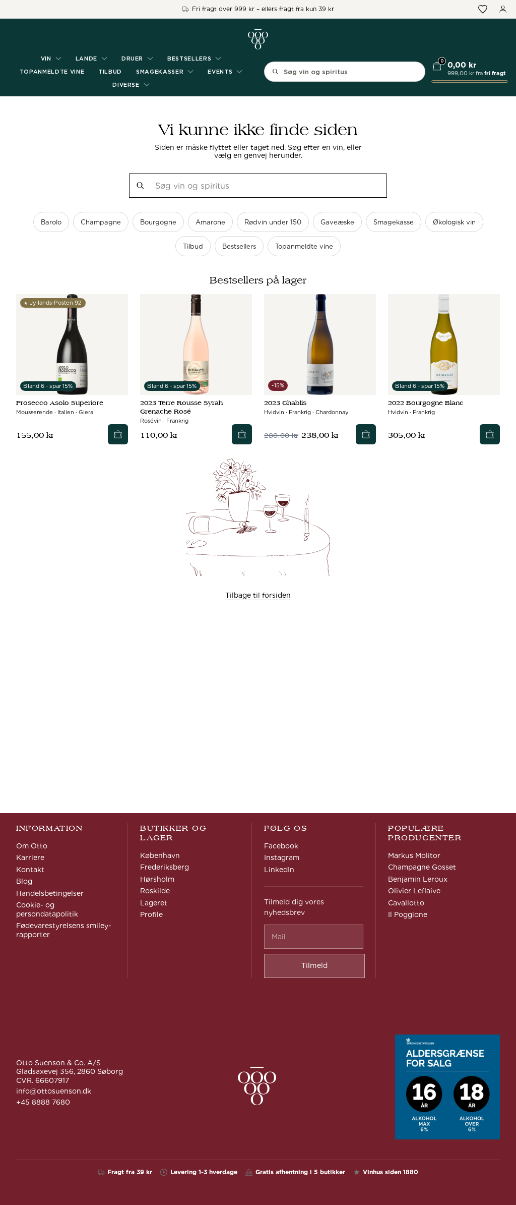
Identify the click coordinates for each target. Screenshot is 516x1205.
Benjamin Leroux (417, 879)
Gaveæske (337, 222)
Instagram (281, 857)
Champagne (101, 222)
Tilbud (110, 71)
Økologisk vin (454, 222)
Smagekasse (393, 222)
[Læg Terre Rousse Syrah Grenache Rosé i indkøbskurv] (242, 434)
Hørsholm (157, 879)
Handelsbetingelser (50, 893)
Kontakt (30, 870)
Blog (24, 881)
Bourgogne (158, 222)
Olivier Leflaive (414, 891)
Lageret (153, 903)
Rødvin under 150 (272, 222)
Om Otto (31, 846)
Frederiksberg (164, 867)
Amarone (210, 222)
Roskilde (155, 891)
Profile (151, 914)
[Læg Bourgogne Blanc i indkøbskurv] (490, 434)
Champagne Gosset (422, 867)
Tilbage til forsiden (258, 595)
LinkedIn (279, 870)
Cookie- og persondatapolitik (47, 909)
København (160, 855)
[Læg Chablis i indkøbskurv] (366, 434)
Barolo (51, 222)
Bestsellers (239, 246)
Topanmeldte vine (52, 71)
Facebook (281, 846)
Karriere (30, 857)
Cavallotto (406, 903)
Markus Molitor (414, 855)
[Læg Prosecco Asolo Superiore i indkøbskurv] (118, 434)
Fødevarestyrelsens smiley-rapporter (63, 930)
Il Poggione (407, 914)
